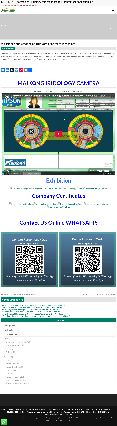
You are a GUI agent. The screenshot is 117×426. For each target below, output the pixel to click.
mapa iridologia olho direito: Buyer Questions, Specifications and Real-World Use (33, 305)
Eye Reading (8, 330)
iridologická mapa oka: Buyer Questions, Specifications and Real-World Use (31, 312)
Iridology (35, 418)
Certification (104, 418)
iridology (7, 326)
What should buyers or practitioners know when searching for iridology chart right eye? (36, 316)
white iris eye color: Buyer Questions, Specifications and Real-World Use (30, 309)
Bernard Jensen (57, 420)
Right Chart (61, 418)
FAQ (7, 374)
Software (26, 418)
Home (5, 418)
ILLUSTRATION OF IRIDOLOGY (16, 342)
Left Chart (70, 418)
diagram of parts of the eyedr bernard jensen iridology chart (20, 294)
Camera (18, 418)
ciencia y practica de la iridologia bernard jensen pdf (99, 294)
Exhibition (9, 352)
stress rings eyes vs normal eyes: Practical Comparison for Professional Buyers (32, 307)
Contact (68, 420)
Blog (114, 29)
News (6, 357)
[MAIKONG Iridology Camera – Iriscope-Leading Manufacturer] (8, 12)
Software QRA (9, 334)
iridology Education (12, 367)
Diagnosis (85, 418)
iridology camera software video (16, 384)
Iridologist (94, 418)
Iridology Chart (49, 418)
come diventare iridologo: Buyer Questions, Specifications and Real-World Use (32, 314)
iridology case (10, 364)
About (11, 418)
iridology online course (13, 345)
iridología (9, 349)
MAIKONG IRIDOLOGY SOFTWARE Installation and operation (58, 91)
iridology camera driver (13, 377)
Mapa (78, 418)
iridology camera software (14, 380)
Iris (41, 418)
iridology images (11, 370)
